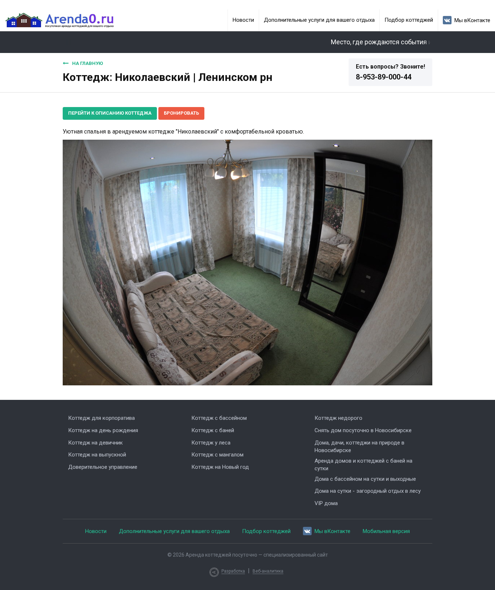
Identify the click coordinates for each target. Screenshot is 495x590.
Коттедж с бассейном (219, 418)
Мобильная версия (386, 531)
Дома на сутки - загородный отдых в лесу (368, 491)
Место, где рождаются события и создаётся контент (399, 42)
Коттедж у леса (210, 442)
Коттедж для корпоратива (101, 418)
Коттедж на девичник (95, 442)
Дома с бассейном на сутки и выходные (365, 479)
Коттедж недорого (338, 418)
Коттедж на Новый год (220, 467)
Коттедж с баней (212, 430)
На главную (87, 63)
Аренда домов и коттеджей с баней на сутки (363, 465)
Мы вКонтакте (472, 20)
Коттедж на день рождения (103, 430)
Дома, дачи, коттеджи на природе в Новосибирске (359, 446)
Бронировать (181, 113)
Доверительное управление (102, 467)
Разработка (233, 571)
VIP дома (326, 503)
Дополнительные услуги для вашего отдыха (319, 20)
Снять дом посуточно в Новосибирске (363, 430)
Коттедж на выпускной (97, 454)
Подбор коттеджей (408, 20)
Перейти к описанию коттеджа (109, 113)
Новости (243, 20)
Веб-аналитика (268, 571)
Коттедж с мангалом (217, 454)
